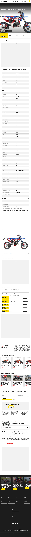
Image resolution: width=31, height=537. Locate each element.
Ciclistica (4, 168)
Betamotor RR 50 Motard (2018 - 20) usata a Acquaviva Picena (5, 383)
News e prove (2, 495)
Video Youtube (16, 345)
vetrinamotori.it (21, 533)
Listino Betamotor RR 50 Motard (18, 349)
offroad (26, 482)
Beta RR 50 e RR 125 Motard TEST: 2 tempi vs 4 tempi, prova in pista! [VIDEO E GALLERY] (6, 486)
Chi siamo (10, 529)
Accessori (13, 513)
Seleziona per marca (13, 3)
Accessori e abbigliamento (26, 345)
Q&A (24, 504)
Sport (9, 495)
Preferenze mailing (19, 529)
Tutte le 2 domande (9, 443)
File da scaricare (6, 287)
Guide (1, 501)
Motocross (9, 501)
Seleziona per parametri (20, 3)
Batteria (4, 198)
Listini (25, 495)
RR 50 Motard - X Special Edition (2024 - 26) (5, 298)
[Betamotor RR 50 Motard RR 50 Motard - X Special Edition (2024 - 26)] (27, 298)
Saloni (17, 495)
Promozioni (13, 516)
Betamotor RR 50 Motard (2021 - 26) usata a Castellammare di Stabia (17, 383)
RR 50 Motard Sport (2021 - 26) (5, 305)
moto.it (13, 533)
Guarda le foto (8, 30)
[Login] (29, 1)
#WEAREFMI (9, 505)
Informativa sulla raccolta (3, 536)
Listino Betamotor (20, 350)
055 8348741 (5, 347)
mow (16, 533)
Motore (4, 110)
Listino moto (25, 497)
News (1, 497)
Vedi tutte (29, 387)
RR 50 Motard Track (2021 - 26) (5, 311)
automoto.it (9, 533)
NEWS (14, 482)
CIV (8, 504)
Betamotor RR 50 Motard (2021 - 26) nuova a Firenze (6, 365)
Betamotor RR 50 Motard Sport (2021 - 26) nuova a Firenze (17, 365)
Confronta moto (25, 505)
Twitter (19, 346)
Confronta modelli (26, 3)
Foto (3, 229)
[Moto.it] (5, 1)
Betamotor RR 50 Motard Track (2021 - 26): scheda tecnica (14, 70)
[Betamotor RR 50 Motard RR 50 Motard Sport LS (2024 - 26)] (27, 307)
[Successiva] (29, 240)
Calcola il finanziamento (6, 253)
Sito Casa (20, 345)
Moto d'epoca (13, 512)
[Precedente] (2, 240)
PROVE (2, 482)
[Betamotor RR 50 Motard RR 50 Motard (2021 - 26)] (27, 301)
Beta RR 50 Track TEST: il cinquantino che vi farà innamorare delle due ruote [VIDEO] (18, 486)
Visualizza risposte (9, 436)
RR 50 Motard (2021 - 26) (5, 301)
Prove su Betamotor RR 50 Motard (23, 348)
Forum (1, 505)
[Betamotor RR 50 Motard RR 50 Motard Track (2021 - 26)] (27, 311)
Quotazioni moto (25, 501)
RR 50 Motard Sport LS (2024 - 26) (5, 308)
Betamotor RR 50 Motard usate (7, 255)
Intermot (17, 501)
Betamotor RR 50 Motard (17, 422)
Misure (3, 90)
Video (1, 504)
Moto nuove (13, 509)
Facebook (16, 346)
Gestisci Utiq (14, 529)
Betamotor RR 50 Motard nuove (7, 258)
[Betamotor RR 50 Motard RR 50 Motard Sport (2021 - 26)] (27, 304)
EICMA (16, 497)
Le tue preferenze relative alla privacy (12, 536)
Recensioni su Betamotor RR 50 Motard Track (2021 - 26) (14, 391)
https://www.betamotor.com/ (6, 348)
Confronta (3, 36)
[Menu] (1, 1)
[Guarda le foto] (3, 31)
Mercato (13, 508)
